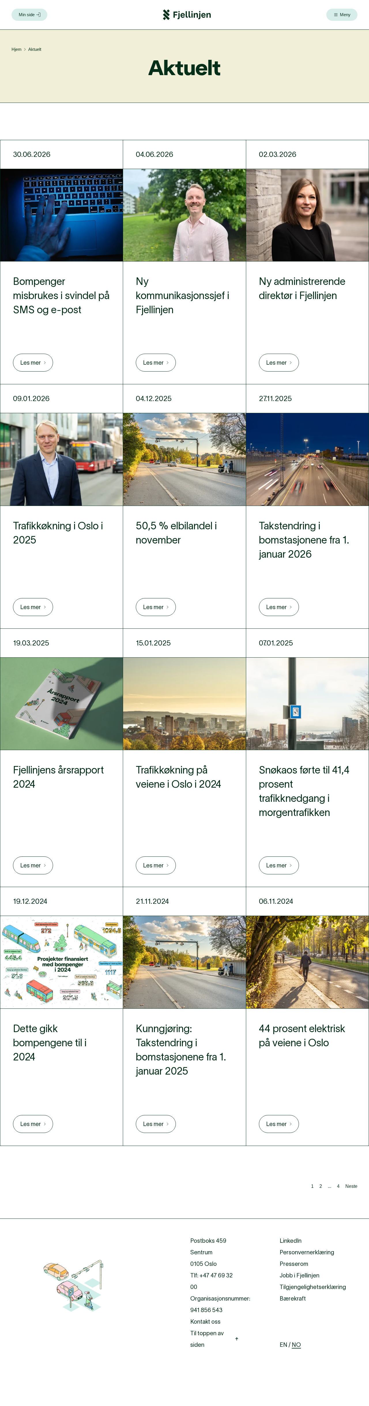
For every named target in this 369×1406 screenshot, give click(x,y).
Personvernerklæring (307, 1252)
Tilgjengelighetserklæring (313, 1287)
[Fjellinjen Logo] (186, 14)
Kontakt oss (205, 1321)
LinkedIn (291, 1241)
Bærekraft (293, 1298)
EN (283, 1345)
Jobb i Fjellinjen (299, 1275)
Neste (351, 1186)
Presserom (294, 1264)
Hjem (17, 49)
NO (296, 1345)
